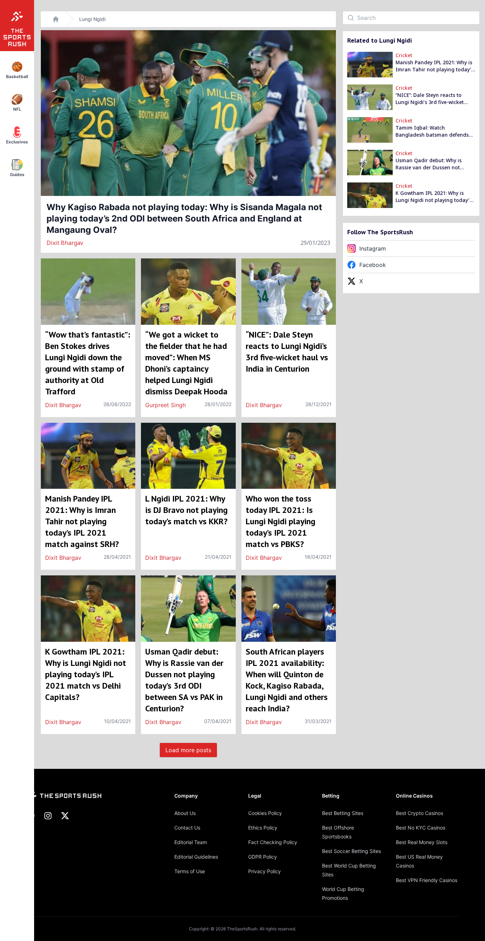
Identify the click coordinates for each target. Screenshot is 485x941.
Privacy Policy (264, 871)
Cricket (404, 55)
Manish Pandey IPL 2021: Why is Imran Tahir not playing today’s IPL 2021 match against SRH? (435, 66)
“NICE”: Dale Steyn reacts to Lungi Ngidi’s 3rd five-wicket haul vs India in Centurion (430, 99)
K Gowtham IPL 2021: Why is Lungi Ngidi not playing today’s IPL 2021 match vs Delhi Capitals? (434, 197)
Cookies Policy (265, 813)
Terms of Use (189, 871)
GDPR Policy (262, 857)
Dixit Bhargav (65, 243)
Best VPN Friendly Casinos (426, 880)
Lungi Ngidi (92, 19)
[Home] (55, 19)
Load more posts (188, 750)
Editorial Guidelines (196, 857)
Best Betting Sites (342, 813)
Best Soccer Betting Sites (351, 851)
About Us (185, 813)
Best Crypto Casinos (419, 813)
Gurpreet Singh (165, 405)
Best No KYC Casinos (420, 828)
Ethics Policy (262, 828)
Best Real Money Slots (421, 842)
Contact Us (187, 828)
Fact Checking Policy (272, 842)
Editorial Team (190, 842)
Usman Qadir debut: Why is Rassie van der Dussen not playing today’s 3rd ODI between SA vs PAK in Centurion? (435, 164)
